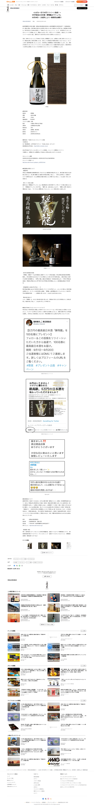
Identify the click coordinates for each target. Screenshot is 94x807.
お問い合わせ (47, 576)
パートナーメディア (11, 782)
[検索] (86, 5)
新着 (8, 4)
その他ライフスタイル (37, 562)
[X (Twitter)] (17, 565)
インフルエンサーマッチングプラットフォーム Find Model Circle (73, 784)
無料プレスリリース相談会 (39, 791)
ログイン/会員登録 (82, 1)
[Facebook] (14, 565)
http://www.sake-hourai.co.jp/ (35, 525)
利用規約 (44, 802)
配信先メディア (10, 780)
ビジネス (44, 4)
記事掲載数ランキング (11, 784)
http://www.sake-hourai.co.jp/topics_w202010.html (34, 162)
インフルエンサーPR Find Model (66, 780)
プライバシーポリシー (51, 802)
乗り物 (56, 4)
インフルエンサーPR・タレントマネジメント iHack (70, 782)
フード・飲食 (23, 558)
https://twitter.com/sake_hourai (41, 146)
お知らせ (35, 786)
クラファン (61, 4)
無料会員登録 (36, 776)
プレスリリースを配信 (58, 1)
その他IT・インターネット (19, 562)
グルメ (16, 4)
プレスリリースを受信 (69, 1)
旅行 (19, 4)
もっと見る (83, 630)
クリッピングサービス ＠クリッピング (68, 776)
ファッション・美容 (25, 4)
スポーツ (39, 4)
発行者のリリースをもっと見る (47, 624)
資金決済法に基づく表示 (63, 802)
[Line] (19, 565)
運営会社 (28, 802)
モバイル (52, 4)
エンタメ (12, 4)
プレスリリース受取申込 (39, 789)
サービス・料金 (10, 778)
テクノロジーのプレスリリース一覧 (18, 769)
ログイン (35, 778)
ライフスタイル (33, 4)
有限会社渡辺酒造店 (27, 21)
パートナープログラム (35, 802)
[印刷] (22, 565)
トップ (8, 769)
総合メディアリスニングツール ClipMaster (68, 778)
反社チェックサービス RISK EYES (67, 786)
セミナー (35, 793)
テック (48, 4)
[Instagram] (48, 799)
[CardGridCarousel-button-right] (70, 546)
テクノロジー (16, 558)
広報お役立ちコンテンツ (12, 786)
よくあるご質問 (37, 784)
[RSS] (51, 799)
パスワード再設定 (37, 780)
